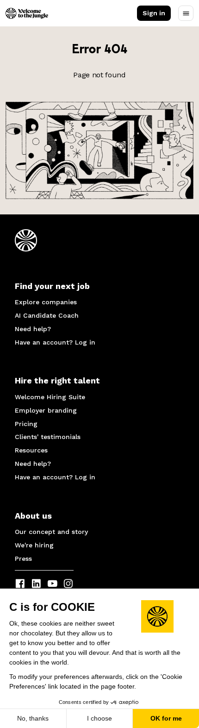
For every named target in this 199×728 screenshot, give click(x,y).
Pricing (26, 423)
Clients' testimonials (48, 436)
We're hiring (34, 545)
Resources (31, 450)
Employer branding (46, 410)
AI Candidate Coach (47, 315)
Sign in (154, 13)
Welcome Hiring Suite (50, 397)
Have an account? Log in (55, 342)
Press (23, 558)
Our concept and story (51, 531)
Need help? (33, 329)
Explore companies (46, 302)
